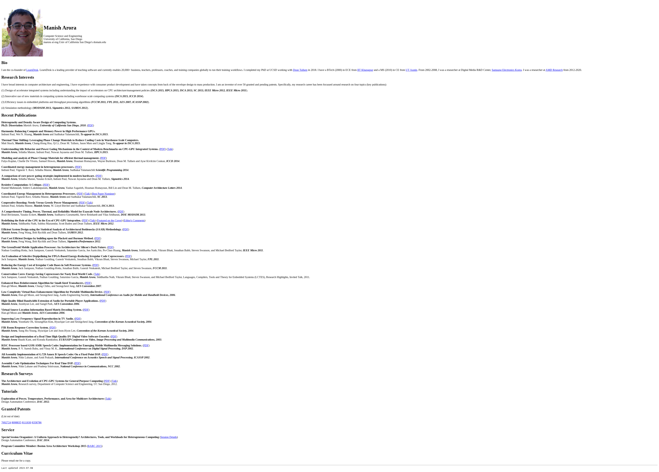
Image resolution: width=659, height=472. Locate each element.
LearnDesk (32, 69)
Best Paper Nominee (103, 193)
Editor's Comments (134, 220)
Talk (169, 149)
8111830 (26, 422)
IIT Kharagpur (365, 69)
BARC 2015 (95, 446)
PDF (90, 125)
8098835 (16, 422)
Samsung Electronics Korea (507, 69)
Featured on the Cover (109, 220)
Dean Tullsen (300, 69)
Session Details (168, 437)
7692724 (6, 422)
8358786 (37, 422)
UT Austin (411, 69)
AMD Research (554, 69)
